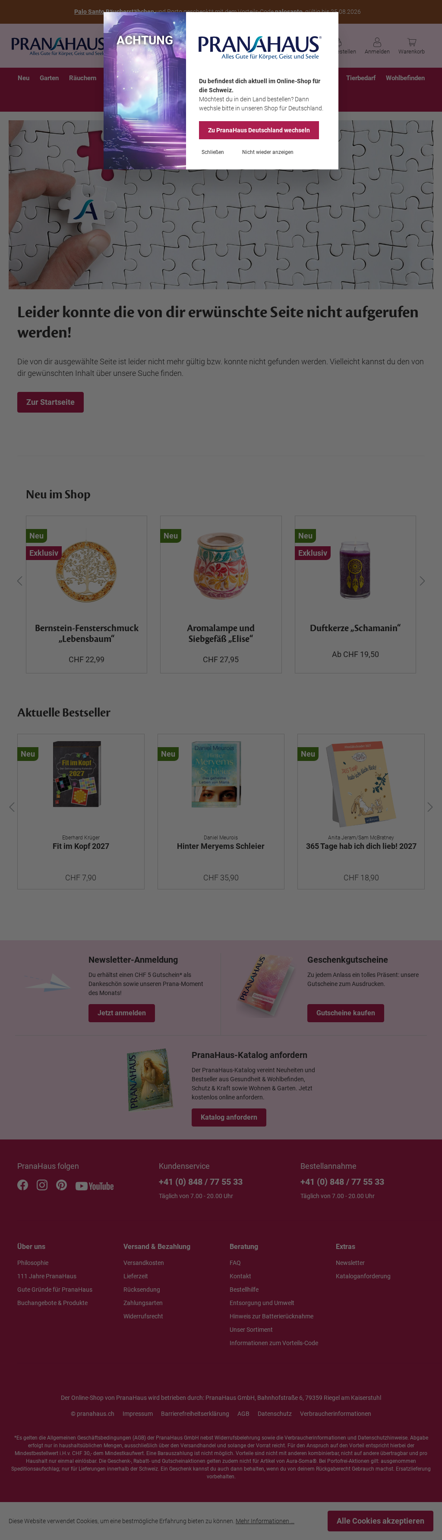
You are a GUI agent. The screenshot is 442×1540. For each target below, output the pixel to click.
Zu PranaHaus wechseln (259, 130)
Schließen (213, 152)
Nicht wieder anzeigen (268, 152)
